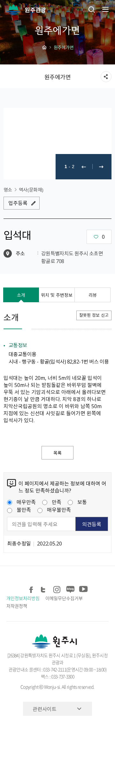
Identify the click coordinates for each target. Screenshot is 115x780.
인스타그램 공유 (57, 588)
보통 (82, 501)
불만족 (24, 509)
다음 (101, 166)
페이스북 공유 (31, 588)
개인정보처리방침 (22, 598)
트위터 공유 (44, 588)
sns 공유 (106, 76)
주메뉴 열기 (105, 9)
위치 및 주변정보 (57, 295)
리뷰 (92, 295)
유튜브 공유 (82, 588)
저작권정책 (16, 606)
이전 (83, 166)
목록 (57, 453)
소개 (21, 295)
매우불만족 (59, 509)
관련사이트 (45, 709)
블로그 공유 (69, 588)
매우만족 (26, 501)
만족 (56, 501)
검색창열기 (92, 9)
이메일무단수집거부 (63, 598)
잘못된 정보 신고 (94, 315)
